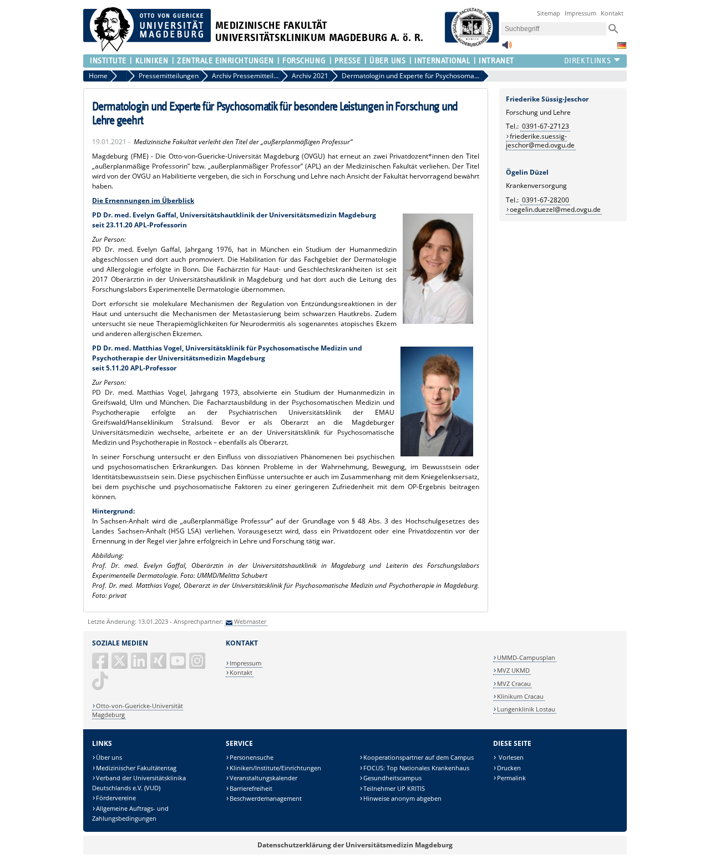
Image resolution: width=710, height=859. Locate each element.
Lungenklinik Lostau (526, 709)
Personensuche (251, 757)
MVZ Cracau (514, 683)
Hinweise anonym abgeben (402, 798)
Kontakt (612, 13)
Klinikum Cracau (520, 696)
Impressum (580, 13)
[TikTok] (101, 685)
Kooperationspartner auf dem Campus (418, 757)
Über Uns (387, 61)
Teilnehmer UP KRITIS (394, 788)
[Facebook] (101, 665)
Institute (108, 61)
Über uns (109, 757)
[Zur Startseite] (147, 49)
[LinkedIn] (140, 665)
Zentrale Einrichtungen (225, 61)
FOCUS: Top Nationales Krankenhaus (416, 768)
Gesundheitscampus (392, 778)
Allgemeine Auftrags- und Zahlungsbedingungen (130, 813)
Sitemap (548, 13)
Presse (347, 61)
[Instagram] (198, 665)
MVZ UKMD (513, 670)
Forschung (304, 61)
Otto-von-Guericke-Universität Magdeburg (137, 710)
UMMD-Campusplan (526, 657)
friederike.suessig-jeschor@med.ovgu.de (540, 140)
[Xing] (159, 665)
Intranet (496, 61)
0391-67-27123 (545, 126)
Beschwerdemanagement (266, 798)
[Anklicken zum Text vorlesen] (507, 48)
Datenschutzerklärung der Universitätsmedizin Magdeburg (355, 845)
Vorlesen (510, 757)
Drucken (509, 768)
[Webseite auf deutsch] (622, 45)
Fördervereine (116, 798)
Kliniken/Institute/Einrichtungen (275, 768)
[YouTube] (178, 665)
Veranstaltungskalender (263, 778)
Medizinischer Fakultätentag (136, 768)
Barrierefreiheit (251, 788)
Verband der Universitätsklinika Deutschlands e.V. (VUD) (139, 783)
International (442, 61)
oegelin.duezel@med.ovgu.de (555, 209)
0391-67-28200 (545, 200)
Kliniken (151, 61)
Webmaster (250, 621)
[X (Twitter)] (120, 665)
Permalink (511, 778)
